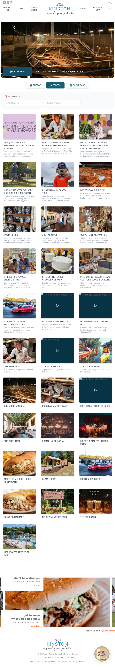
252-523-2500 (35, 661)
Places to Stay (98, 8)
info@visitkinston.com (66, 661)
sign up (37, 585)
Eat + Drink (34, 8)
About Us (81, 661)
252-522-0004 (49, 661)
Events (21, 9)
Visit (111, 9)
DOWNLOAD (35, 626)
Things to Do (8, 8)
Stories (84, 9)
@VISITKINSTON (108, 630)
